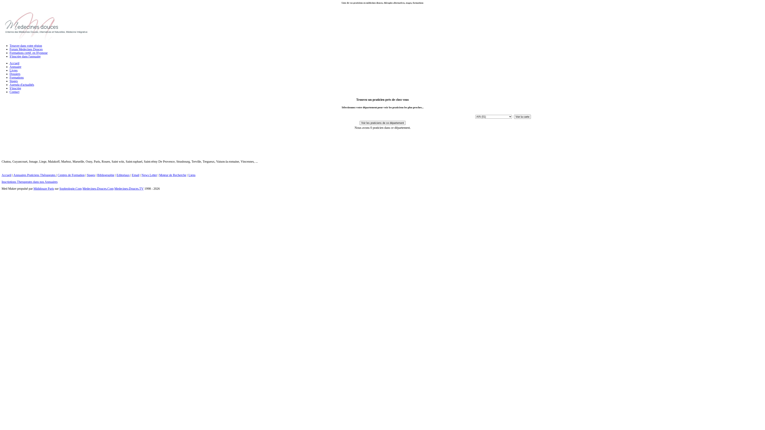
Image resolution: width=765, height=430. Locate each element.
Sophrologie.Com (70, 188)
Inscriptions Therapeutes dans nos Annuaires (30, 182)
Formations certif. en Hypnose (29, 53)
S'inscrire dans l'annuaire (25, 56)
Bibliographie (105, 175)
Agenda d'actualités (22, 84)
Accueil (14, 63)
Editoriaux (123, 175)
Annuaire (15, 66)
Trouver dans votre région (26, 45)
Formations (17, 77)
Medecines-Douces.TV (129, 188)
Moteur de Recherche (172, 175)
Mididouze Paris (43, 188)
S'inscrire (15, 88)
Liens (191, 175)
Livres (14, 70)
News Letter (149, 175)
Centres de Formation (71, 175)
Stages (14, 81)
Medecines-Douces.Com (98, 188)
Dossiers (15, 74)
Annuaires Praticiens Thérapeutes (34, 175)
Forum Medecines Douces (26, 49)
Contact (14, 92)
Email (135, 175)
